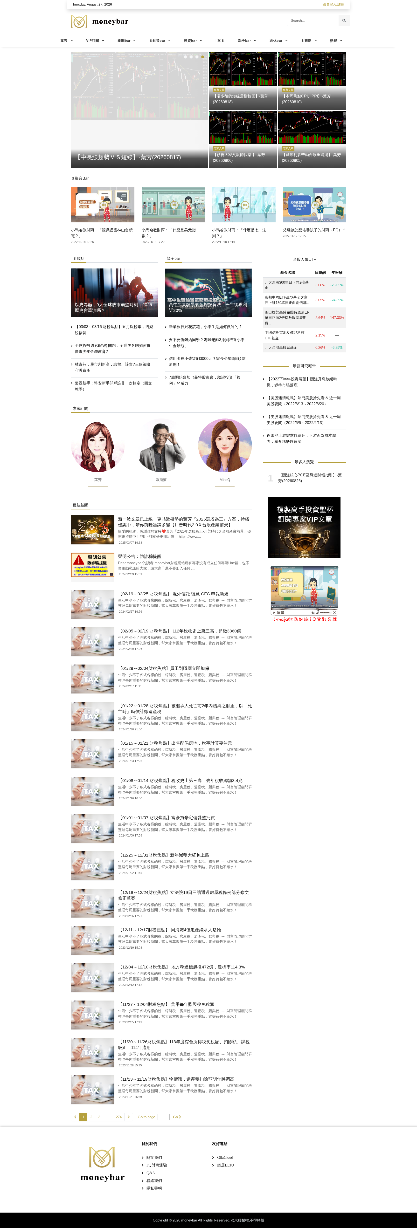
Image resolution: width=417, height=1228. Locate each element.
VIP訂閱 (92, 40)
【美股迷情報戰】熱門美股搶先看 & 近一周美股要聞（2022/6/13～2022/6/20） (304, 401)
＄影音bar (157, 40)
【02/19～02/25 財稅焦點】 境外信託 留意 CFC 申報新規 (173, 593)
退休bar (276, 40)
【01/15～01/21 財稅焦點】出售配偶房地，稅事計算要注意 (175, 743)
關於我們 (154, 1157)
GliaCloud (225, 1157)
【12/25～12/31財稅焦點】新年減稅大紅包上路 (163, 855)
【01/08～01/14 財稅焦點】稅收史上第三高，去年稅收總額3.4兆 (180, 780)
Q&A (150, 1173)
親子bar (244, 40)
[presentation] (76, 109)
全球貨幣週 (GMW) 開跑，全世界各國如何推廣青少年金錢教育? (113, 348)
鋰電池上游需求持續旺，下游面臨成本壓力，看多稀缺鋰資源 (301, 438)
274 (119, 1117)
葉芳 (64, 40)
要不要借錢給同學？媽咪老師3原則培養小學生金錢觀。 (206, 343)
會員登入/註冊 (333, 4)
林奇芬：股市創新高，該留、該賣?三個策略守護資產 (112, 367)
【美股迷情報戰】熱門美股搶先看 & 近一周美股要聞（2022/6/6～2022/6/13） (304, 420)
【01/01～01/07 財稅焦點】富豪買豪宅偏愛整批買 (166, 817)
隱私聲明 (154, 1188)
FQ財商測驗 (156, 1165)
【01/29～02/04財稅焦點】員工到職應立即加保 (163, 668)
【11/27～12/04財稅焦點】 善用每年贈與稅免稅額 (166, 1004)
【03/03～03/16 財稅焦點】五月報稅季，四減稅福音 (114, 330)
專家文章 (219, 89)
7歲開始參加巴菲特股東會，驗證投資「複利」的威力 (205, 380)
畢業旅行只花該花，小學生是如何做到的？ (205, 327)
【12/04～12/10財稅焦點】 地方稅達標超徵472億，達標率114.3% (181, 967)
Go (175, 1117)
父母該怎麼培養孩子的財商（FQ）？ (314, 230)
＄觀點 (306, 40)
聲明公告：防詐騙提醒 (139, 556)
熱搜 (333, 40)
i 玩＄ (220, 40)
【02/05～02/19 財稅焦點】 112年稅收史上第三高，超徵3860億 (179, 631)
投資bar (190, 40)
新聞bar (124, 40)
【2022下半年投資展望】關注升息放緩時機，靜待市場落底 (302, 382)
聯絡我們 (154, 1181)
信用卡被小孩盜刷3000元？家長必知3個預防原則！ (207, 362)
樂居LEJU (225, 1165)
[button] (185, 57)
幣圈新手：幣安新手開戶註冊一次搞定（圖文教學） (113, 386)
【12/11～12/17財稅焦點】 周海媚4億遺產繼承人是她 (169, 929)
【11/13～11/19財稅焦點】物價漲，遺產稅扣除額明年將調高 (176, 1079)
